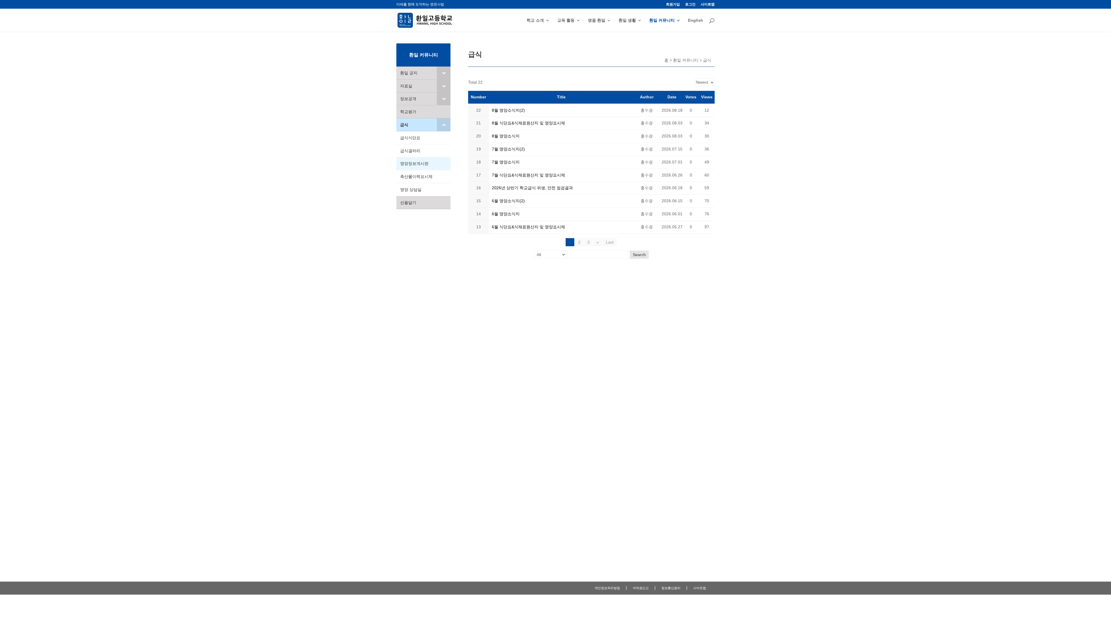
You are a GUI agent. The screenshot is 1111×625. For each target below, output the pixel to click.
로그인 (690, 4)
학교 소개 (535, 20)
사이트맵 (708, 4)
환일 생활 (627, 20)
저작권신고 (641, 588)
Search (639, 254)
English (695, 20)
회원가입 (673, 4)
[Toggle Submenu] (443, 73)
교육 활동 (566, 20)
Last (610, 242)
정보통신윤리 (670, 588)
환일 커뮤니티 (662, 20)
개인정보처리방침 (607, 588)
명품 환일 (596, 20)
